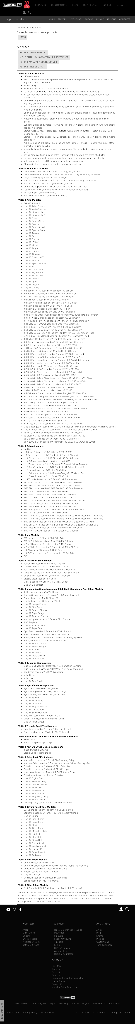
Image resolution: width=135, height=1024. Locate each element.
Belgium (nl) (122, 5)
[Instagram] (14, 909)
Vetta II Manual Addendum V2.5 (38, 62)
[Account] (24, 12)
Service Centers (62, 948)
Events (99, 935)
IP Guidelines (48, 1012)
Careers (56, 975)
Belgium (86, 1003)
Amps (52, 19)
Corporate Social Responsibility (67, 978)
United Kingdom (38, 1003)
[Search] (29, 12)
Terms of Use (12, 1012)
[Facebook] (20, 909)
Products (40, 5)
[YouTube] (8, 909)
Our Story (56, 966)
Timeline (56, 969)
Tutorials (58, 942)
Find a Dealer (58, 981)
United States (20, 1003)
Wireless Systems (31, 942)
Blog (75, 5)
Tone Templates (104, 945)
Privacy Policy (30, 1012)
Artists (99, 929)
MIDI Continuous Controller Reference (44, 57)
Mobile (100, 19)
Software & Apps (31, 945)
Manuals (58, 935)
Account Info (60, 951)
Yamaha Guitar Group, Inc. (65, 987)
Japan (53, 1003)
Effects (62, 19)
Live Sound (75, 19)
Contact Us (57, 984)
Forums (58, 945)
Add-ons (111, 19)
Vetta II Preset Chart (32, 66)
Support (108, 5)
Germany (64, 1003)
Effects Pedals (30, 938)
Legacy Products (16, 19)
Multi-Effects (29, 932)
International (115, 1003)
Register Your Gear (63, 954)
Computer (124, 19)
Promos (100, 938)
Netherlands (99, 1003)
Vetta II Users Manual (33, 52)
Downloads (90, 5)
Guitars (89, 19)
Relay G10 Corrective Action (68, 929)
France (75, 1003)
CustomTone (59, 5)
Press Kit (56, 972)
